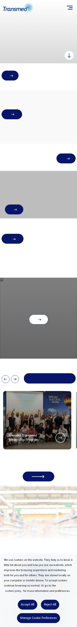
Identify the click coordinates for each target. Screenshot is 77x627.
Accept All (27, 604)
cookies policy (13, 591)
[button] (5, 379)
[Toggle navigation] (69, 7)
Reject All (50, 604)
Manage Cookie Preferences (38, 618)
